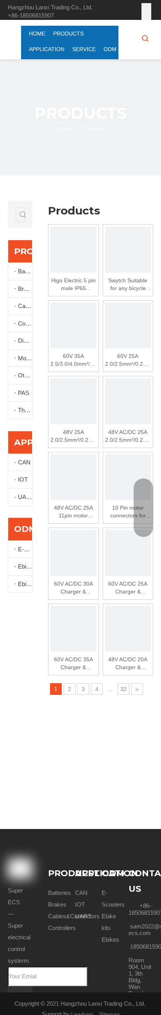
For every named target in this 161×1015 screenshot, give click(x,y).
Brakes (25, 288)
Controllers (25, 323)
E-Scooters (25, 549)
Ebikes (25, 584)
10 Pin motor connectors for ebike (128, 512)
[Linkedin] (146, 18)
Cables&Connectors (25, 306)
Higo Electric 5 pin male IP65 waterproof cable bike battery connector (73, 284)
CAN (24, 462)
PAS (23, 393)
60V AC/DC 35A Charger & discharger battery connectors (73, 663)
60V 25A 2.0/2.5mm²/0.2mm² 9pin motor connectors (128, 360)
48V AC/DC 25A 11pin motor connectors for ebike (73, 512)
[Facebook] (146, 8)
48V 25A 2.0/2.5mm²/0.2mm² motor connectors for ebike (73, 436)
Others (25, 375)
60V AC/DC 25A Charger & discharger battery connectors (128, 588)
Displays (25, 340)
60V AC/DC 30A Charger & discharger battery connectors (73, 588)
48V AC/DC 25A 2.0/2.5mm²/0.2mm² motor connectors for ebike (128, 436)
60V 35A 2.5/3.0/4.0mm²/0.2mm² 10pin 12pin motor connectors (73, 360)
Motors (25, 358)
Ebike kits (25, 566)
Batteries (25, 271)
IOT (23, 479)
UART (25, 497)
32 (123, 689)
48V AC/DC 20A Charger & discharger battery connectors (128, 663)
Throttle (25, 410)
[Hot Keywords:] (145, 38)
